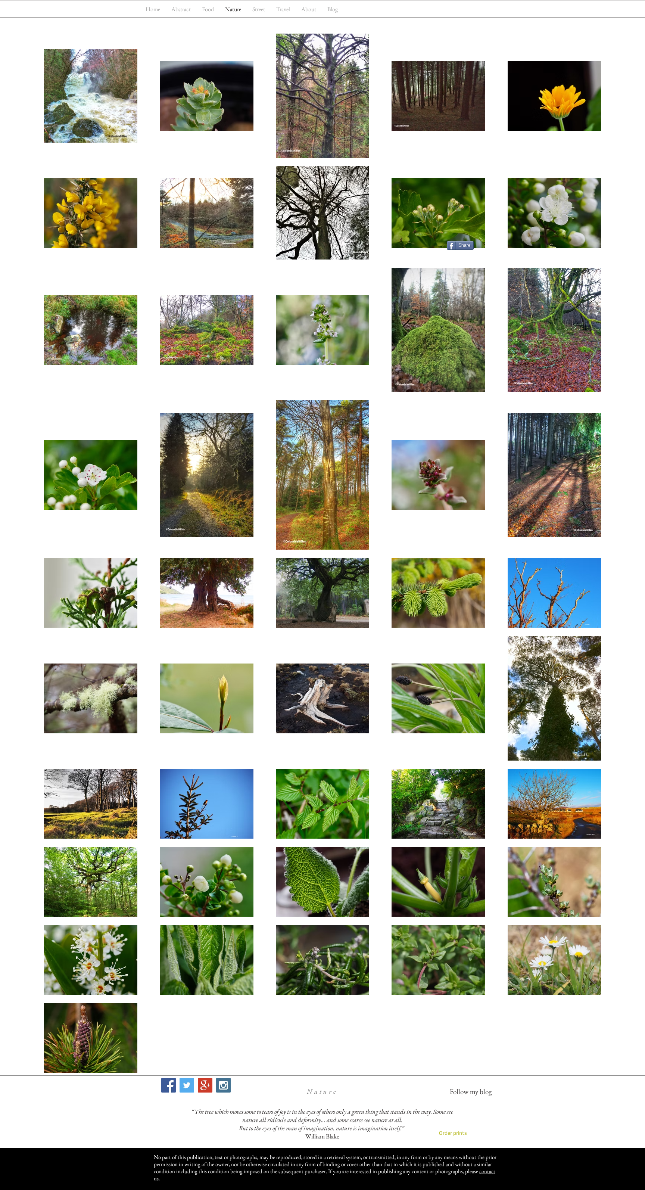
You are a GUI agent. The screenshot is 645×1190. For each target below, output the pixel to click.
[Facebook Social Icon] (168, 1085)
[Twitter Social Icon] (187, 1085)
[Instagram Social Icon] (223, 1085)
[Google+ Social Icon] (205, 1085)
